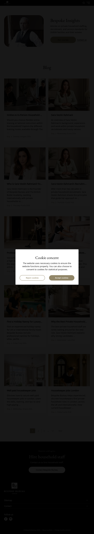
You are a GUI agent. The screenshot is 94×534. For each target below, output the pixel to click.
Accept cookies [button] (61, 278)
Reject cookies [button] (32, 278)
